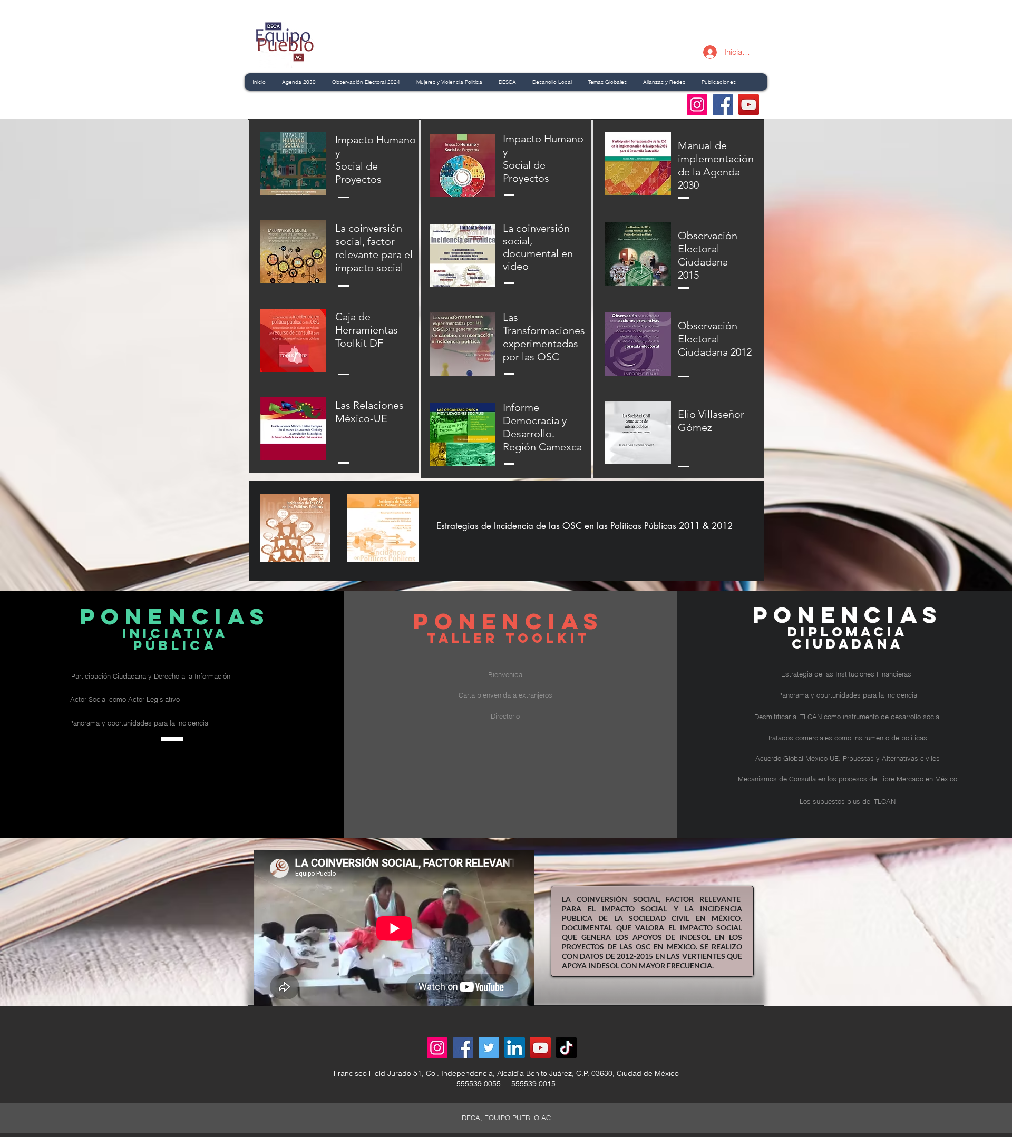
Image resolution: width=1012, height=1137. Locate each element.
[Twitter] (489, 1047)
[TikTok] (566, 1047)
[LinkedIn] (514, 1047)
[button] (846, 674)
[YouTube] (748, 104)
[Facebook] (723, 104)
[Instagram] (697, 104)
